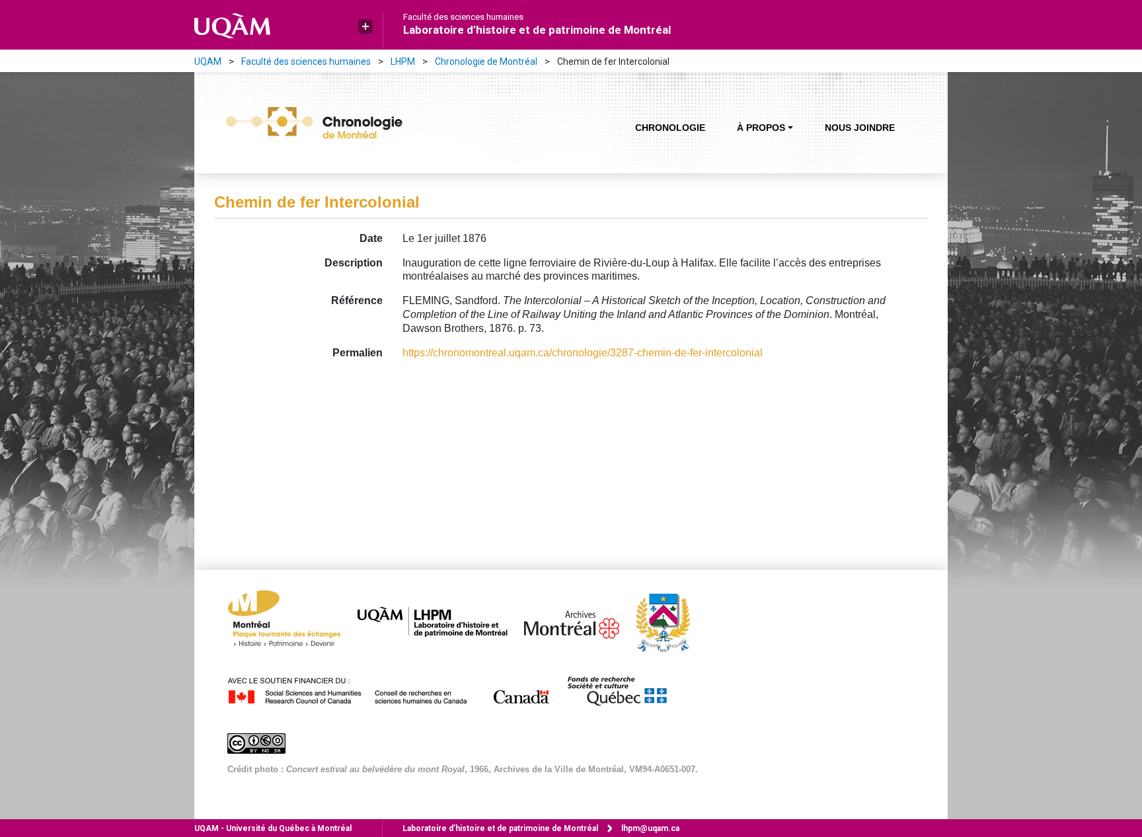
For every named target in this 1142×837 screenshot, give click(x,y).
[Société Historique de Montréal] (669, 621)
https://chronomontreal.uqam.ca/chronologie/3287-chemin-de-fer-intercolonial (582, 352)
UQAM (207, 61)
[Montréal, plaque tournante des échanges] (290, 621)
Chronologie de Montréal (486, 61)
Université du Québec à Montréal (273, 828)
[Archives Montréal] (578, 621)
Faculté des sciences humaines (463, 17)
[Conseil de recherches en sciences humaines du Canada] (395, 688)
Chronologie (670, 127)
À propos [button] (761, 127)
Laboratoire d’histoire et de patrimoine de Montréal (537, 29)
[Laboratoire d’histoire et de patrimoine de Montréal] (439, 621)
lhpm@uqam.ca (650, 828)
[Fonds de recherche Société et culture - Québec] (623, 688)
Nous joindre (860, 127)
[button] (365, 26)
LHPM (403, 61)
